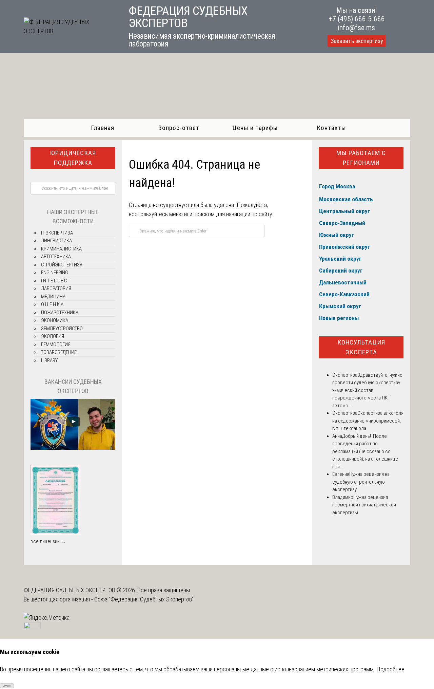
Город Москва (337, 186)
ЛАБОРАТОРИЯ (56, 288)
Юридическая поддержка (73, 158)
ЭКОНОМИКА (54, 320)
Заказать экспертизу (357, 41)
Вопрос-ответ (178, 128)
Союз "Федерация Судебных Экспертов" (144, 599)
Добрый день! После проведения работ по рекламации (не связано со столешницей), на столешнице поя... (365, 451)
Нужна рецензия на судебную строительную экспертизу (361, 481)
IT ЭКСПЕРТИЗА (57, 233)
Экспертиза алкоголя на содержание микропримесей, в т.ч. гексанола (367, 420)
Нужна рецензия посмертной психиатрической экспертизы (364, 505)
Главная (102, 128)
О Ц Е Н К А (52, 304)
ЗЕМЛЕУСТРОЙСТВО (62, 328)
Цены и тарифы (255, 128)
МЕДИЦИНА (53, 297)
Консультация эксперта (361, 347)
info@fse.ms (356, 27)
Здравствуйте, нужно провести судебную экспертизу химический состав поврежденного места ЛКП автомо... (367, 390)
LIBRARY (49, 360)
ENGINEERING (54, 272)
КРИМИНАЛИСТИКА (61, 249)
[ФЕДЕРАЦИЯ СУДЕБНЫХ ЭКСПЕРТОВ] (68, 31)
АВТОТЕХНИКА (56, 257)
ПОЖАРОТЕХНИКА (59, 313)
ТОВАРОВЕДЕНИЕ (59, 352)
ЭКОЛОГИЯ (52, 336)
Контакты (331, 128)
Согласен (7, 686)
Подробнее (390, 669)
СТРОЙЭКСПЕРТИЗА (61, 265)
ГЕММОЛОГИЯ (56, 344)
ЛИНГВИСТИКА (56, 241)
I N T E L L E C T (55, 281)
